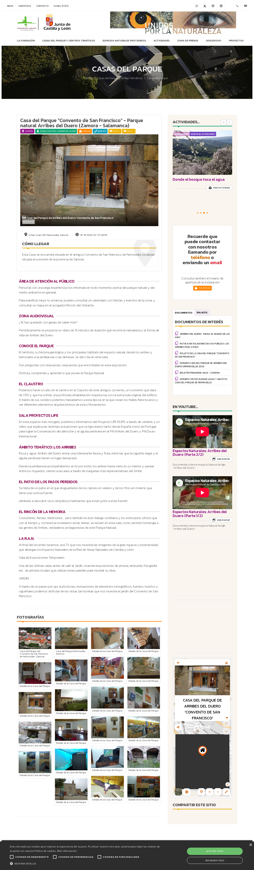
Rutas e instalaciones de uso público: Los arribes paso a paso (202, 345)
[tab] (184, 312)
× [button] (250, 844)
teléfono (200, 257)
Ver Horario (204, 288)
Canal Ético (60, 6)
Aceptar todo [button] (214, 851)
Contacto (42, 6)
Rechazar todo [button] (214, 860)
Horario (87, 131)
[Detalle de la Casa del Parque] (107, 638)
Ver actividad (221, 187)
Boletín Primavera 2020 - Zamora (200, 373)
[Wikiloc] (229, 6)
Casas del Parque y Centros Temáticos (120, 78)
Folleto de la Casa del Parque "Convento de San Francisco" (202, 355)
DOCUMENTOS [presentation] (183, 313)
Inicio (10, 6)
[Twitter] (205, 6)
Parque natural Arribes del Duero (58, 131)
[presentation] (223, 122)
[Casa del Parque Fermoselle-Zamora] (71, 638)
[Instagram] (197, 6)
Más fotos (28, 221)
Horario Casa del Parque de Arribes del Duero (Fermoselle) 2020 (201, 364)
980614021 (102, 131)
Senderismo (181, 134)
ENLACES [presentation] (202, 312)
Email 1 (116, 131)
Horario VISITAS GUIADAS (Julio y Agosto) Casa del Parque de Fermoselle (201, 380)
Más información (67, 851)
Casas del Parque (157, 78)
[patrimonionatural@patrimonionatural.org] (245, 6)
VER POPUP (223, 459)
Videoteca (24, 6)
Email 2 (130, 131)
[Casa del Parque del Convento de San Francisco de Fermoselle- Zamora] (35, 638)
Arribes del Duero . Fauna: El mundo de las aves (202, 335)
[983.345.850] (237, 6)
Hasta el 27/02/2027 (203, 134)
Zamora (29, 131)
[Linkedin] (221, 6)
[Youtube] (213, 6)
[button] (197, 213)
